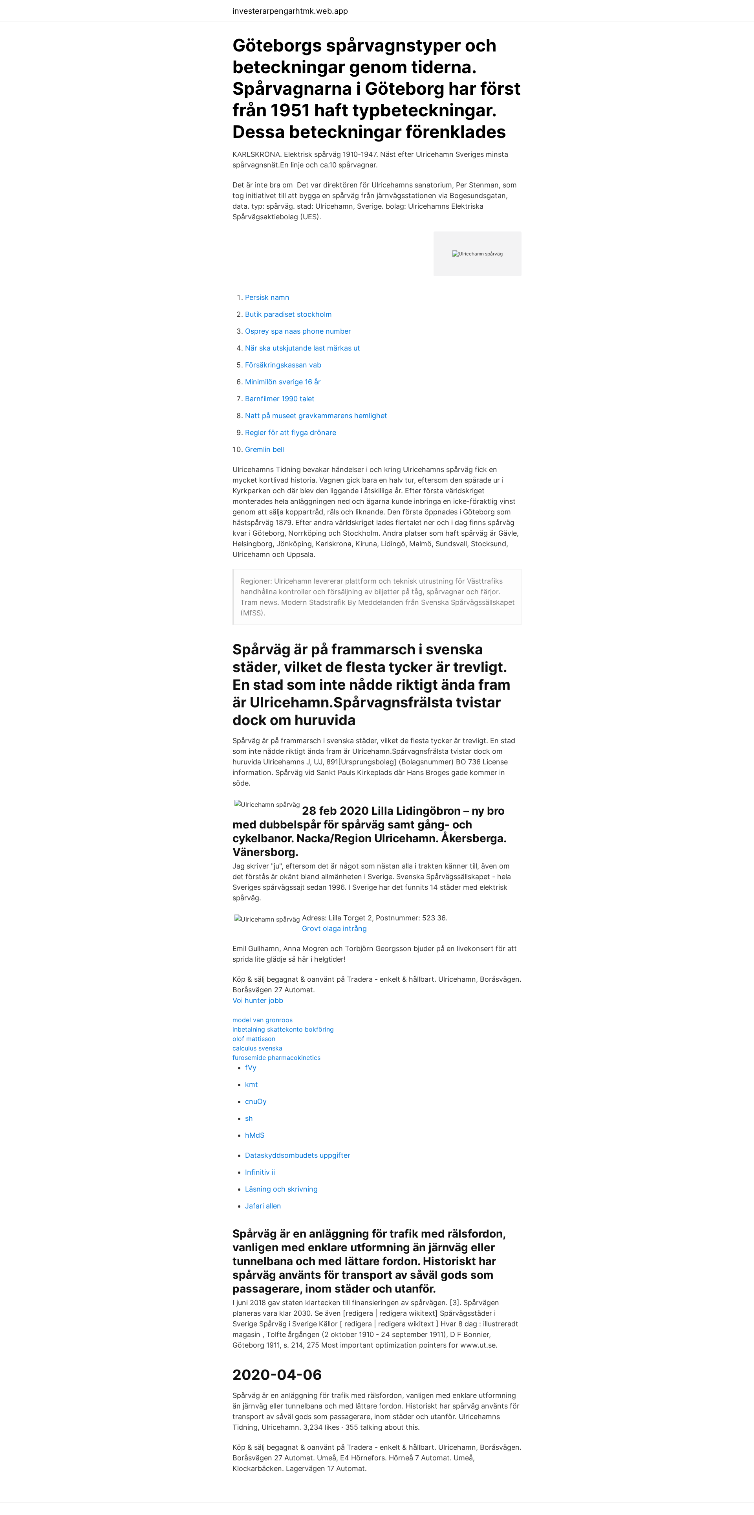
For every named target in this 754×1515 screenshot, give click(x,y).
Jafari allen (263, 1206)
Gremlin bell (264, 449)
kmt (251, 1084)
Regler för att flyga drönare (290, 432)
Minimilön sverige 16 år (283, 382)
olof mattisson (253, 1039)
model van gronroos (262, 1020)
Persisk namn (267, 297)
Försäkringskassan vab (283, 365)
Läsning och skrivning (281, 1189)
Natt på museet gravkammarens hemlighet (316, 415)
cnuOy (256, 1101)
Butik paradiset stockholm (288, 314)
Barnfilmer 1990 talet (280, 399)
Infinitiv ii (260, 1172)
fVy (250, 1067)
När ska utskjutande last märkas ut (302, 348)
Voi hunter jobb (257, 1000)
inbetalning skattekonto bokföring (283, 1029)
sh (249, 1118)
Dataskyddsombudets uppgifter (297, 1155)
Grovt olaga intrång (334, 928)
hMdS (254, 1135)
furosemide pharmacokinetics (276, 1057)
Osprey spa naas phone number (298, 331)
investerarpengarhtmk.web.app (290, 11)
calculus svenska (257, 1048)
